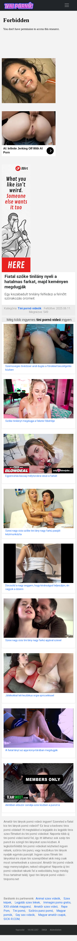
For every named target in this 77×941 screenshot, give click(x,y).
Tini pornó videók (29, 308)
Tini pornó (19, 910)
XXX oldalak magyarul (17, 906)
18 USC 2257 (33, 930)
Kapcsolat (20, 930)
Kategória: (10, 308)
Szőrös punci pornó (41, 910)
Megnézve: (36, 312)
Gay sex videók (25, 915)
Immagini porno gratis (57, 902)
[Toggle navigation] (67, 5)
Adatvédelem (55, 930)
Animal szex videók (48, 898)
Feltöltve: (49, 308)
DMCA (44, 930)
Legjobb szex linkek (27, 902)
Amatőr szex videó (46, 906)
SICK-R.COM (12, 919)
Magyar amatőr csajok (52, 915)
